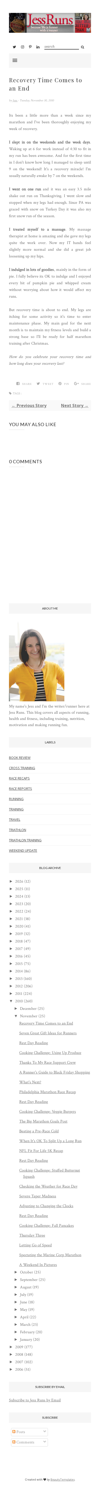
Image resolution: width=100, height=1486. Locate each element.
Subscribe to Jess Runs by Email (35, 1400)
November (28, 1016)
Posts (20, 1432)
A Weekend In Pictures (38, 1265)
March (25, 1324)
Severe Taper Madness (37, 1196)
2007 (19, 1362)
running (16, 799)
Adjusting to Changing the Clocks (46, 1206)
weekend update (23, 850)
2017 (19, 949)
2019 (19, 934)
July (23, 1294)
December (28, 1008)
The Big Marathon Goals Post (43, 1121)
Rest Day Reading (33, 1043)
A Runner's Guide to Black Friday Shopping (54, 1072)
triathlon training (25, 840)
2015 (19, 964)
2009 (19, 1347)
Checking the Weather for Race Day (48, 1186)
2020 (19, 926)
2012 (19, 986)
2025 (19, 889)
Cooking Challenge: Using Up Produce (50, 1052)
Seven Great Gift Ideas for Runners (48, 1033)
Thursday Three (32, 1235)
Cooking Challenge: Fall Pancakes (46, 1225)
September (29, 1279)
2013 (19, 978)
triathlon (17, 829)
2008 (19, 1354)
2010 (19, 1001)
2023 (19, 904)
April (24, 1317)
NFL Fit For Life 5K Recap (41, 1151)
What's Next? (30, 1082)
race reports (20, 788)
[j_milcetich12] (36, 700)
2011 (18, 993)
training (16, 809)
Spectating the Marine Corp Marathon (50, 1255)
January (26, 1339)
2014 (19, 971)
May (23, 1309)
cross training (22, 768)
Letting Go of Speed (35, 1245)
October (26, 1272)
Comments (24, 1442)
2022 (19, 911)
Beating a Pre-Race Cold (39, 1131)
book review (20, 757)
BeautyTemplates (63, 1479)
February (27, 1332)
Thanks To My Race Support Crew (47, 1062)
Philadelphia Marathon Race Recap (47, 1092)
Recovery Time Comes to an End (46, 1023)
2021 (19, 919)
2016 (19, 956)
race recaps (19, 778)
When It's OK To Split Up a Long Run (50, 1141)
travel (14, 819)
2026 (19, 881)
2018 (19, 941)
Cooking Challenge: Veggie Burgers (47, 1111)
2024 (19, 896)
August (26, 1287)
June (23, 1302)
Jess (15, 100)
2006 (19, 1369)
